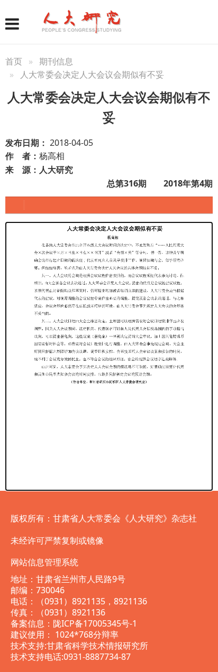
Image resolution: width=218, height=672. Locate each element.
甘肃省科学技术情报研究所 (97, 645)
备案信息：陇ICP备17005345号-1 (74, 623)
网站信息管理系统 (44, 562)
